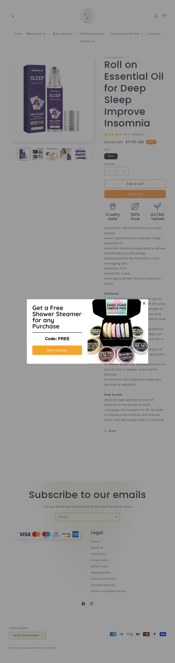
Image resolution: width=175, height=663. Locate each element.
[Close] (144, 303)
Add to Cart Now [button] (57, 350)
